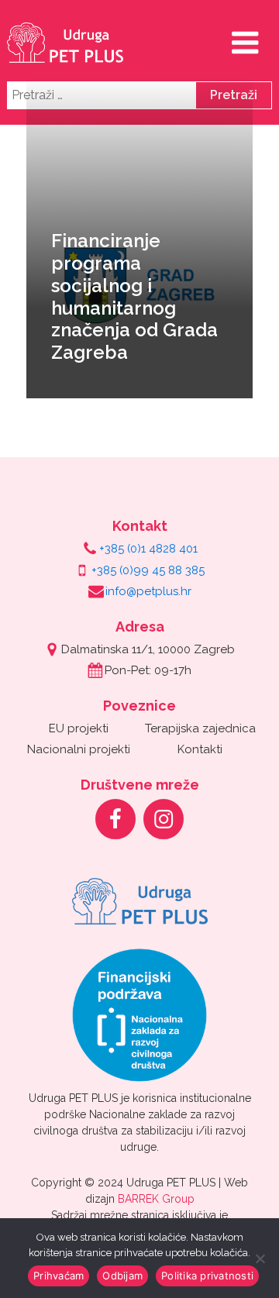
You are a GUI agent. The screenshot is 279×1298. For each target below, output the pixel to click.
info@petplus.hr (148, 591)
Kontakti (199, 749)
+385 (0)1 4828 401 (148, 549)
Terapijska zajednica (200, 728)
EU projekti (78, 728)
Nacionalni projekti (78, 749)
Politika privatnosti (207, 1275)
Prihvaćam (58, 1275)
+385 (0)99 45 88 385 (148, 570)
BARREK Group (156, 1199)
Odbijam (122, 1275)
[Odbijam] (259, 1258)
